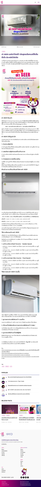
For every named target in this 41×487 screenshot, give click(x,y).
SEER (3, 366)
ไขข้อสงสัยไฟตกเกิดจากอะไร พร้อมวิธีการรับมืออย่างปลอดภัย (19, 385)
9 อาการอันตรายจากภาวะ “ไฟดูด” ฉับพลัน (16, 381)
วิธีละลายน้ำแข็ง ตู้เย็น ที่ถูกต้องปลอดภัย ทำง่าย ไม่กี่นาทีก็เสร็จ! (20, 377)
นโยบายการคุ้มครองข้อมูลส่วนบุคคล (25, 483)
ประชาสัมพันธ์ (22, 452)
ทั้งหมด (3, 449)
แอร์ (11, 366)
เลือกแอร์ (7, 366)
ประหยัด (3, 51)
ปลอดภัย (8, 415)
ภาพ (21, 464)
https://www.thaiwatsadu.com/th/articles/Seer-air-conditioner (15, 353)
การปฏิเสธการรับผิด (4, 483)
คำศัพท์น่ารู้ (3, 470)
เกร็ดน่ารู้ (3, 455)
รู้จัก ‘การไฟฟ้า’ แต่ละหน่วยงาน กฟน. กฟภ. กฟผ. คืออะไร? (19, 389)
